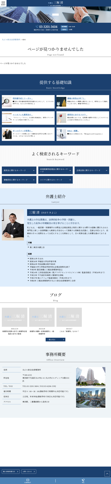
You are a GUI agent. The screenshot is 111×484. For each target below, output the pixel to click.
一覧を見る (51, 339)
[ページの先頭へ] (107, 473)
